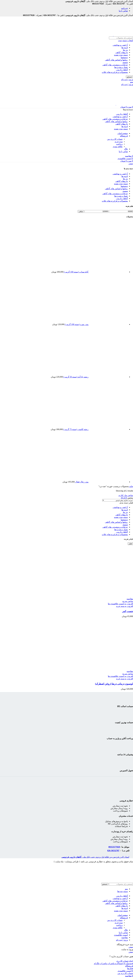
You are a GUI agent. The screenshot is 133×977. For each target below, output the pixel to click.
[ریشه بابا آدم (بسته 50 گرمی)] (108, 377)
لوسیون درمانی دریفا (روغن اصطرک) (114, 683)
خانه (131, 486)
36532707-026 (113, 850)
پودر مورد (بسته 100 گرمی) (76, 324)
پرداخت (119, 144)
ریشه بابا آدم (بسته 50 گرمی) (75, 377)
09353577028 (114, 847)
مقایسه (124, 937)
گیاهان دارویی (122, 70)
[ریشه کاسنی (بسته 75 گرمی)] (108, 429)
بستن (130, 163)
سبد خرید (119, 141)
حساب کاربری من (115, 139)
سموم (125, 62)
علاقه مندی (118, 146)
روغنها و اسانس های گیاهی (116, 60)
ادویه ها (124, 47)
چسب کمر (127, 611)
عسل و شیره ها (121, 67)
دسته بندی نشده (121, 55)
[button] (124, 606)
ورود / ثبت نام (122, 940)
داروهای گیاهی (121, 52)
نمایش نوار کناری (125, 495)
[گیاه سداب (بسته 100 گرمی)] (108, 272)
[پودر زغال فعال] (108, 482)
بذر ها (125, 50)
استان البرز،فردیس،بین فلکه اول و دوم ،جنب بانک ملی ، (95, 857)
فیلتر (130, 544)
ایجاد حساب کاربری (124, 961)
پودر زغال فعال (81, 482)
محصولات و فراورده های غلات (115, 72)
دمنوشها (124, 57)
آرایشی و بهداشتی (120, 45)
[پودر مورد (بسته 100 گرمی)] (108, 324)
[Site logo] (123, 35)
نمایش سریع (127, 601)
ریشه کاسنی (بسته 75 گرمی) (75, 429)
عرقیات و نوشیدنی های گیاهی (115, 65)
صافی (81, 211)
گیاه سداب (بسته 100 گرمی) (76, 272)
